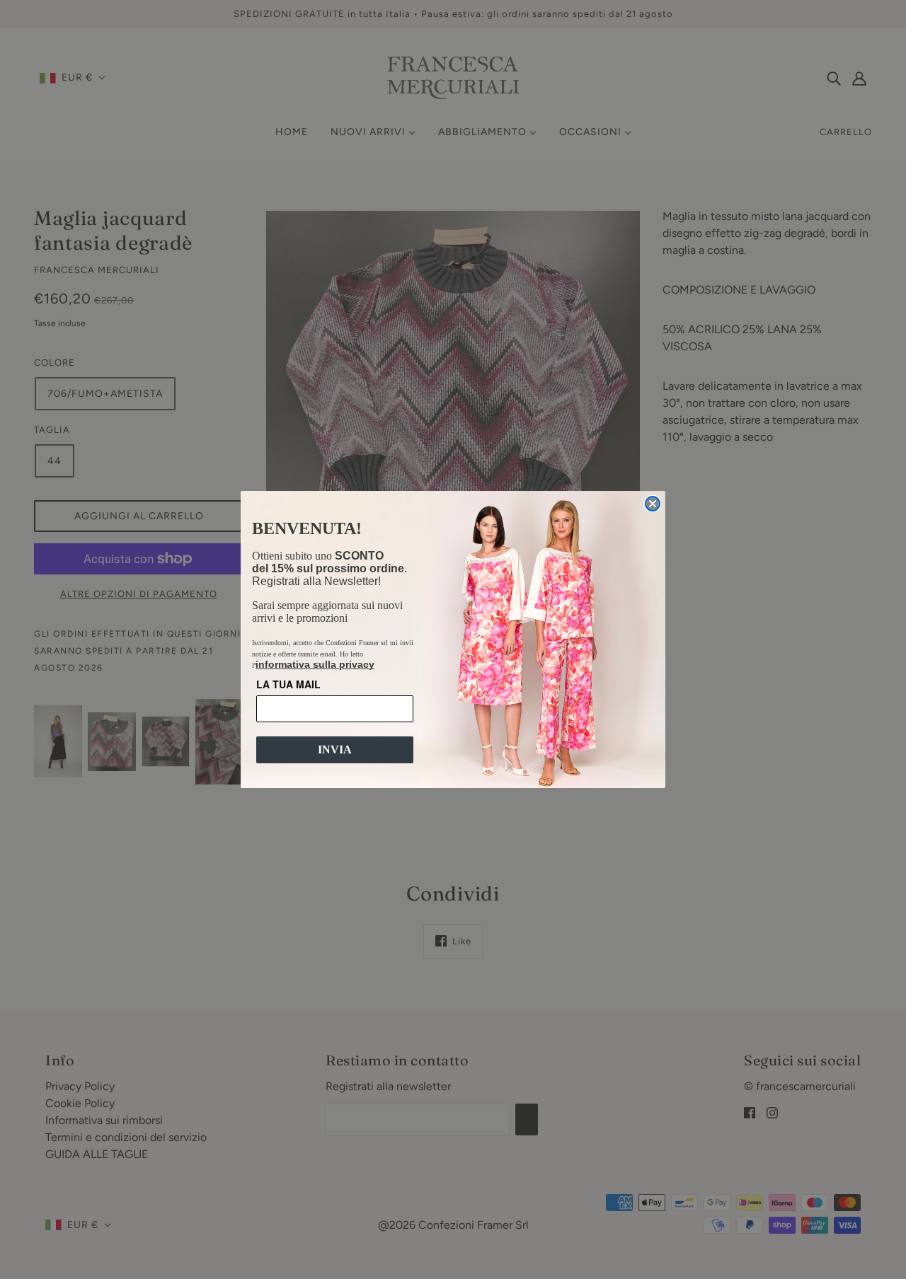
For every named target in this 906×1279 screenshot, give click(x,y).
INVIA (335, 749)
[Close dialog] (653, 504)
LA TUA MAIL (288, 684)
